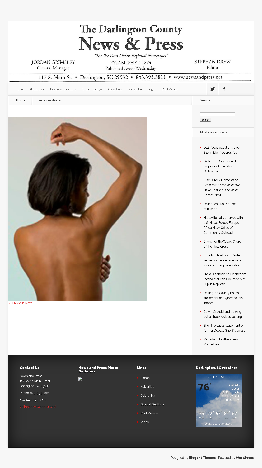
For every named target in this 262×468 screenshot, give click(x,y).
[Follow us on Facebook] (224, 89)
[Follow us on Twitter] (212, 89)
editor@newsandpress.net (38, 407)
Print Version (170, 89)
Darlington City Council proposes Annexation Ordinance (220, 166)
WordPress (245, 458)
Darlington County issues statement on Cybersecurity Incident (223, 298)
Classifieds (115, 89)
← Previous (16, 303)
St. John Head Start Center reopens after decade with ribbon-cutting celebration (222, 260)
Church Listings (92, 89)
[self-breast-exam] (77, 300)
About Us (35, 89)
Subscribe (135, 89)
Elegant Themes (202, 458)
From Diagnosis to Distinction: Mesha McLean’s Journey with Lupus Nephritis (225, 279)
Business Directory (63, 89)
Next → (30, 303)
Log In (151, 89)
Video (145, 422)
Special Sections (152, 404)
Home (19, 89)
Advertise (147, 387)
